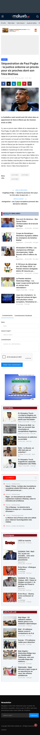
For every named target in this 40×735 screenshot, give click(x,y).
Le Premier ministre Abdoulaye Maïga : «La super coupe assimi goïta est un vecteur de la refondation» (27, 283)
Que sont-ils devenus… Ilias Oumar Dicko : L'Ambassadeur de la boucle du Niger (27, 222)
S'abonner (33, 715)
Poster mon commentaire (12, 365)
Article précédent (21, 190)
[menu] (2, 16)
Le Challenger (21, 571)
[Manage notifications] (35, 725)
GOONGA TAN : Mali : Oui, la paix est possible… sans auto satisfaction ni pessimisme (26, 555)
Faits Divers (21, 23)
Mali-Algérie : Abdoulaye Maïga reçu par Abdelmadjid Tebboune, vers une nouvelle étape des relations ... (27, 656)
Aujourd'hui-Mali (20, 228)
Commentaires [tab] (7, 315)
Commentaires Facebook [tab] (23, 316)
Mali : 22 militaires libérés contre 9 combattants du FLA (26, 631)
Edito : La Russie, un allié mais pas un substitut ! (26, 450)
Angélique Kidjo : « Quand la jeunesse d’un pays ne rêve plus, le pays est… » (20, 194)
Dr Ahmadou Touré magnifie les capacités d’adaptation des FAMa (27, 461)
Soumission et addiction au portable (27, 438)
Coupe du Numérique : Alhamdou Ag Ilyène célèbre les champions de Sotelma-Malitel (27, 236)
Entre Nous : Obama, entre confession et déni (26, 596)
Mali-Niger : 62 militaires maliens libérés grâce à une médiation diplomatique (27, 620)
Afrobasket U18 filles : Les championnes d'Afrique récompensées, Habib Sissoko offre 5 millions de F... (26, 252)
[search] (37, 16)
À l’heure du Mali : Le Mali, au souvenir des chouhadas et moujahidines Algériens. (27, 428)
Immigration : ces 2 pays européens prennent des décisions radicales (20, 203)
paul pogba (14, 175)
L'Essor (18, 290)
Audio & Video (32, 23)
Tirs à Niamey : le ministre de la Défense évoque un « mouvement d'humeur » (19, 509)
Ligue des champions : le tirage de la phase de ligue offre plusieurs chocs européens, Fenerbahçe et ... (27, 298)
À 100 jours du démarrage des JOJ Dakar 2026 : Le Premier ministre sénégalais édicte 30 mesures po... (27, 267)
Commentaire (6, 340)
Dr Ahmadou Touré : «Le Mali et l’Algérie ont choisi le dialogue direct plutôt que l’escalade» (27, 416)
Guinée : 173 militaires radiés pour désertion (26, 641)
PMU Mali (11, 23)
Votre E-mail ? (6, 331)
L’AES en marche (24, 541)
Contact (3, 730)
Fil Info (3, 23)
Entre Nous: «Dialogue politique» (27, 568)
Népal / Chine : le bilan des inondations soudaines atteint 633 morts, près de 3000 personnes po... (21, 488)
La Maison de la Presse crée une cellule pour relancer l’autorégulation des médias (21, 520)
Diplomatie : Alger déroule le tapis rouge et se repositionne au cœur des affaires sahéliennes (27, 671)
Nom (3, 322)
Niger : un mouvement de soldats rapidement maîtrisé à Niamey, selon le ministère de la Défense (21, 499)
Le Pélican (20, 454)
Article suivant (19, 199)
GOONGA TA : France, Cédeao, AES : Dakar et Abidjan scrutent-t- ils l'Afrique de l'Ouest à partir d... (27, 582)
